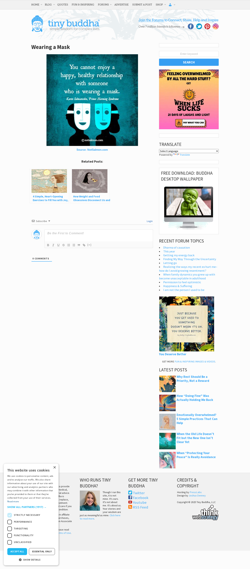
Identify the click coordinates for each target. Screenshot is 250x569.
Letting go (170, 263)
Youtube (140, 502)
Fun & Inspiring (83, 4)
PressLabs (196, 492)
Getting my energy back (179, 255)
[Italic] (53, 245)
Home (35, 4)
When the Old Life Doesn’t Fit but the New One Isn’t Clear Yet (195, 438)
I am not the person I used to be (183, 290)
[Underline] (58, 245)
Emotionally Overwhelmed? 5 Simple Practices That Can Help (197, 419)
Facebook (140, 497)
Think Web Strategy (198, 512)
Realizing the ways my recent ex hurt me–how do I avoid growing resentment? (188, 269)
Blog (48, 4)
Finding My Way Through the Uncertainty (189, 259)
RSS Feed (140, 507)
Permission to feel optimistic (182, 282)
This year (169, 251)
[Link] (84, 245)
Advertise (121, 4)
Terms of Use (63, 533)
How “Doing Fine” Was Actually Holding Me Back (195, 398)
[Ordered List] (68, 245)
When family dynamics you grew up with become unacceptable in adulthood (187, 276)
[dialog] (31, 514)
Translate (185, 154)
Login (149, 221)
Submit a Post (142, 4)
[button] (31, 507)
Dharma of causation (176, 247)
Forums (103, 4)
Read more (13, 501)
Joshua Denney (197, 495)
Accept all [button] (17, 551)
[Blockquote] (78, 245)
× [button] (54, 467)
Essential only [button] (42, 551)
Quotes (62, 4)
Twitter (139, 493)
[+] (89, 244)
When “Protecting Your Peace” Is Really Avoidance (196, 455)
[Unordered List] (73, 245)
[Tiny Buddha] (65, 31)
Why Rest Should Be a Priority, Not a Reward (193, 379)
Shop (159, 4)
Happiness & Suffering (177, 286)
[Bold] (48, 245)
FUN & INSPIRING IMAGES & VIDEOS (195, 361)
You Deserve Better (172, 354)
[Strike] (63, 245)
